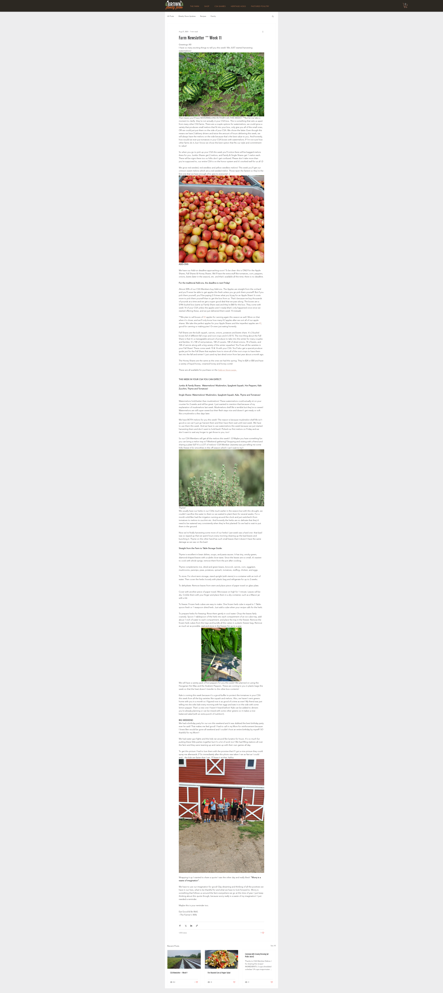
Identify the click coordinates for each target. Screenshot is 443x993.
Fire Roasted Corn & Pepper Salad (219, 972)
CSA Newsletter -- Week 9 (178, 972)
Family (213, 16)
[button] (405, 5)
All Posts (170, 16)
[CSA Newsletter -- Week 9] (184, 959)
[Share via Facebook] (180, 926)
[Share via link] (197, 926)
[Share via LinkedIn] (191, 926)
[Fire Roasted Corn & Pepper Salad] (221, 959)
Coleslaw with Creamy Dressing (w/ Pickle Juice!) (257, 955)
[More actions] (262, 31)
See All (273, 946)
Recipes (203, 16)
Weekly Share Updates (187, 16)
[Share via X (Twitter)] (185, 926)
